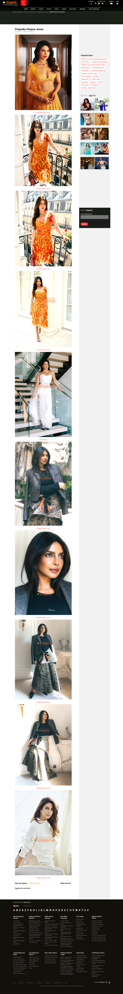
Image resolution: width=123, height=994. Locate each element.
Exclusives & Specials (50, 962)
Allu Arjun (78, 926)
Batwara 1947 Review (34, 924)
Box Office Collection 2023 (99, 935)
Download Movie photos (98, 960)
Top (80, 916)
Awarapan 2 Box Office (66, 941)
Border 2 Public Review (51, 940)
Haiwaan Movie (17, 934)
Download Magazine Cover (97, 969)
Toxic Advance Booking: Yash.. (99, 70)
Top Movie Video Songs (51, 955)
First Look (31, 964)
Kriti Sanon (95, 76)
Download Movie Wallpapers (96, 975)
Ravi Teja (100, 82)
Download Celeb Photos (98, 955)
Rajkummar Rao (80, 939)
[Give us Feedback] (111, 4)
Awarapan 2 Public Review (51, 924)
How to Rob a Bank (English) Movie (18, 925)
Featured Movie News (19, 959)
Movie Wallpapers (33, 966)
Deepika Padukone (81, 924)
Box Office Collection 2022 (99, 937)
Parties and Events (33, 957)
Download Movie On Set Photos (98, 972)
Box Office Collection (97, 921)
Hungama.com (80, 961)
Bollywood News (85, 67)
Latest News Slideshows (19, 968)
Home (14, 982)
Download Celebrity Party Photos (98, 963)
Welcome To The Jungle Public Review (51, 928)
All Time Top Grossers (97, 924)
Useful (80, 953)
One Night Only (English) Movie (99, 62)
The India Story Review (35, 940)
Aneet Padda (84, 82)
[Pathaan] (102, 148)
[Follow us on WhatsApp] (99, 4)
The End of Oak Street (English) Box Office (66, 944)
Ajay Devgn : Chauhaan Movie (88, 88)
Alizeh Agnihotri (95, 85)
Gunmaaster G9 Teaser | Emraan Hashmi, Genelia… (67, 967)
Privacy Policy (29, 982)
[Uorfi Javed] (102, 104)
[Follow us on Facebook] (95, 3)
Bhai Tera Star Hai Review (35, 932)
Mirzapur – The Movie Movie (19, 928)
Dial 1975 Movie (85, 62)
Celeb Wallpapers (33, 961)
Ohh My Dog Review (34, 930)
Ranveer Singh (80, 922)
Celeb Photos (32, 12)
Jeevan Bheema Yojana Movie (19, 931)
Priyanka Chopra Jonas (42, 12)
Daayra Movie (16, 944)
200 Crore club (95, 930)
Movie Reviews (17, 971)
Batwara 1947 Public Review (50, 921)
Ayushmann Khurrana (81, 935)
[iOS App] (109, 982)
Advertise (21, 982)
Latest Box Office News (19, 961)
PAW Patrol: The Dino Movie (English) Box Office (93, 65)
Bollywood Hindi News (19, 973)
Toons (30, 968)
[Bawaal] (87, 134)
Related (83, 96)
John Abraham (80, 933)
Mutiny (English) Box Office (65, 929)
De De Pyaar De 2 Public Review (51, 942)
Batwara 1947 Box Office (66, 946)
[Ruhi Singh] (102, 119)
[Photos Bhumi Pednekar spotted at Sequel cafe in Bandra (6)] (87, 163)
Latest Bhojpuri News (81, 957)
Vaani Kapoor (79, 928)
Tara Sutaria (79, 937)
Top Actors (95, 931)
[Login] (117, 3)
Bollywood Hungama (18, 12)
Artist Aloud (79, 962)
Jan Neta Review (33, 942)
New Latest (51, 953)
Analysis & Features (97, 922)
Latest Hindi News (81, 955)
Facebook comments (22, 888)
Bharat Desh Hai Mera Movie (18, 938)
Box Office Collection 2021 (99, 939)
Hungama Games (80, 964)
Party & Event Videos (50, 961)
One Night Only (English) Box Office (66, 926)
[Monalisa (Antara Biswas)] (87, 119)
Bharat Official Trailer (81, 971)
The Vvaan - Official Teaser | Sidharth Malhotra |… (67, 961)
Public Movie (49, 917)
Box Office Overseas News (20, 966)
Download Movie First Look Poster (97, 966)
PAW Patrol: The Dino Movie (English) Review (35, 921)
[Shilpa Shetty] (87, 148)
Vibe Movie (16, 935)
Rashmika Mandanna (81, 930)
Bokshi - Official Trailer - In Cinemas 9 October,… (67, 958)
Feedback (39, 982)
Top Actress (95, 933)
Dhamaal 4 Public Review (51, 926)
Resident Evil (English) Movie (19, 941)
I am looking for (86, 214)
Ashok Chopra (84, 85)
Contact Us (47, 982)
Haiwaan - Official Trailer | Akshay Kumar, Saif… (66, 964)
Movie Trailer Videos (50, 959)
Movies (16, 906)
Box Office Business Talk (19, 964)
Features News (85, 70)
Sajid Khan (93, 82)
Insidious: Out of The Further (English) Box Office (65, 933)
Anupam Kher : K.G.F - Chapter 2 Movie (90, 79)
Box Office (63, 917)
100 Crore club (95, 928)
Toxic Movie (16, 921)
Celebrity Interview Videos (51, 957)
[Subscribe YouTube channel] (106, 4)
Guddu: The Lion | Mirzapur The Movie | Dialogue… (67, 970)
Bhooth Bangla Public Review (50, 931)
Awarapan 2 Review (34, 929)
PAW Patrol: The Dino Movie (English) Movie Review (94, 59)
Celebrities (27, 906)
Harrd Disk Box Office (66, 936)
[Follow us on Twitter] (102, 3)
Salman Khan (79, 931)
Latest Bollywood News (98, 67)
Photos (26, 12)
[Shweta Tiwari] (87, 104)
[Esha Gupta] (102, 163)
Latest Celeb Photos (34, 959)
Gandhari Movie (17, 922)
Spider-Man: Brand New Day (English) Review (35, 935)
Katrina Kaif (79, 921)
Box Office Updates (18, 962)
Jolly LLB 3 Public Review (51, 945)
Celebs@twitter (80, 959)
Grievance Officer (57, 982)
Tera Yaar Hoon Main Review (34, 938)
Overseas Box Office (97, 926)
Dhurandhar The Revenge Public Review (51, 934)
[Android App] (106, 982)
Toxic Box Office (64, 921)
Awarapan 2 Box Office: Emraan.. (89, 73)
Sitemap (78, 966)
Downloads (98, 953)
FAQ (66, 982)
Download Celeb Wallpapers (96, 958)
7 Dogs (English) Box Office (65, 923)
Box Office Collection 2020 (99, 940)
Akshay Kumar (80, 919)
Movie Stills (32, 962)
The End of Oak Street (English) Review (34, 926)
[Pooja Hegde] (102, 134)
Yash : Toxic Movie (86, 76)
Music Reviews (80, 970)
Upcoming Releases (18, 970)
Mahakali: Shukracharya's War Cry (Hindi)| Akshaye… (67, 973)
